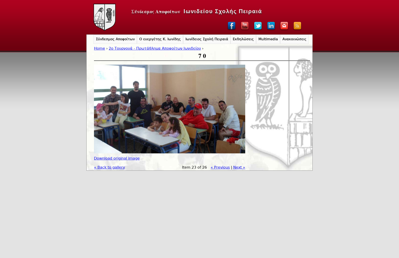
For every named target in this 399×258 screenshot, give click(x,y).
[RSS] (297, 30)
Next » (239, 167)
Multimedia (268, 39)
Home (99, 48)
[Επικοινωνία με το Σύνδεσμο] (284, 30)
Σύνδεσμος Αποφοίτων (115, 39)
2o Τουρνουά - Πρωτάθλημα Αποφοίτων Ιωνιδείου (155, 48)
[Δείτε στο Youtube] (245, 30)
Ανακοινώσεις (294, 39)
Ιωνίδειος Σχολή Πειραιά (206, 39)
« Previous (220, 167)
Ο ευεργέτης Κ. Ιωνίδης (160, 39)
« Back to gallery (109, 167)
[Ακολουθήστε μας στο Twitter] (258, 30)
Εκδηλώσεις (243, 39)
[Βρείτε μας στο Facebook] (232, 30)
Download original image (117, 158)
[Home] (104, 17)
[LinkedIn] (271, 30)
